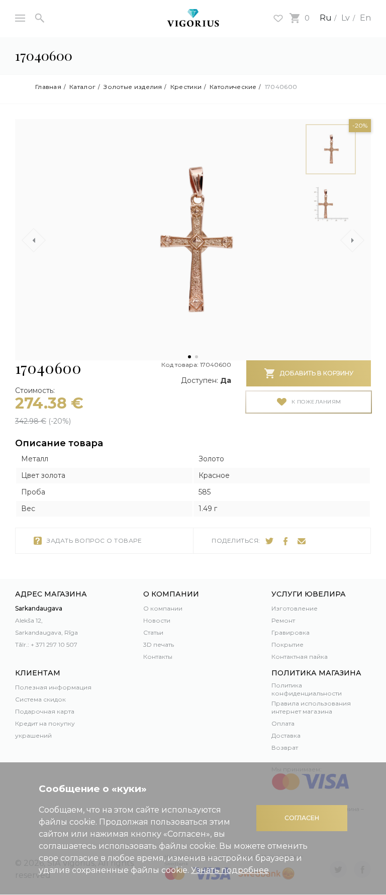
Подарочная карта (44, 711)
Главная (48, 87)
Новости (156, 620)
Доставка (286, 735)
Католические (233, 87)
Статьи (153, 632)
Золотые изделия (133, 87)
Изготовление (294, 608)
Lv (345, 18)
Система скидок (40, 699)
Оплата (283, 723)
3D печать (158, 644)
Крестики (186, 87)
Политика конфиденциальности (306, 689)
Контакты (157, 656)
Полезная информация (53, 687)
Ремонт (283, 620)
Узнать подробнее (230, 870)
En (365, 18)
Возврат (284, 747)
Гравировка (290, 632)
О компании (162, 608)
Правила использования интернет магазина (311, 707)
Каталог (82, 87)
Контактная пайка (299, 656)
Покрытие (287, 644)
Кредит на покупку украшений (45, 729)
